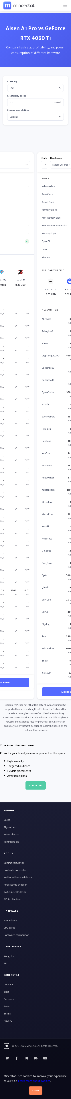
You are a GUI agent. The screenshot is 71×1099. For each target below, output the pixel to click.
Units (44, 158)
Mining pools (11, 841)
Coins (7, 820)
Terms (7, 1013)
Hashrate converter (15, 870)
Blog (6, 992)
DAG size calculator (15, 892)
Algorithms (10, 827)
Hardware (56, 158)
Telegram (26, 1058)
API (5, 963)
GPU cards (9, 927)
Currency (12, 81)
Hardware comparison (16, 935)
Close (35, 1090)
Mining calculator (14, 863)
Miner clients (11, 834)
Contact (8, 984)
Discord (45, 1058)
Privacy (8, 1021)
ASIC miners (10, 920)
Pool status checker (15, 884)
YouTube (35, 1058)
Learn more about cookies (34, 1081)
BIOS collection (12, 899)
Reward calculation (18, 110)
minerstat (19, 5)
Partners (9, 999)
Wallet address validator (18, 877)
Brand (7, 1006)
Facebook (16, 1058)
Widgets (9, 956)
